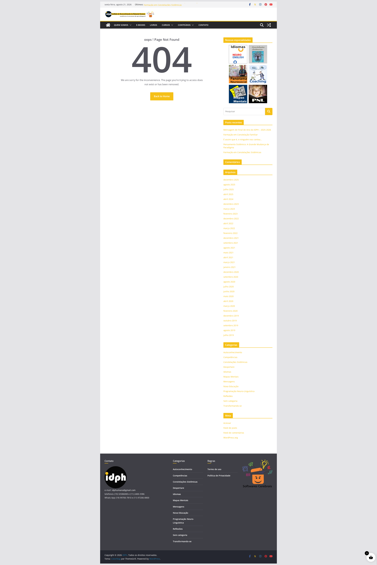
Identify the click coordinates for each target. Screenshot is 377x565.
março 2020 (229, 306)
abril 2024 (228, 199)
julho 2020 (228, 286)
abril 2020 (228, 301)
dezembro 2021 (231, 238)
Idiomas (227, 371)
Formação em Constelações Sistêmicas (242, 152)
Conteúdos (184, 25)
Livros (153, 25)
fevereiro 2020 (230, 310)
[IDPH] (108, 25)
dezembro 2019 (231, 315)
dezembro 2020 (231, 272)
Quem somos (121, 25)
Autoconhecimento (232, 352)
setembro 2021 (230, 242)
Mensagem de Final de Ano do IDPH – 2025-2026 (247, 129)
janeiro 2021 (229, 267)
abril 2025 (228, 194)
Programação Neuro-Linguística (238, 391)
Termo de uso (214, 469)
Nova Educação (230, 386)
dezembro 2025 (231, 179)
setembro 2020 (230, 276)
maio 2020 (228, 296)
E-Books (140, 25)
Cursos (166, 25)
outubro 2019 (230, 320)
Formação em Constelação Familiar (240, 134)
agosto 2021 (229, 247)
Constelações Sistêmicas (235, 362)
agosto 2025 (229, 184)
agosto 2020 (229, 281)
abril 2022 (228, 223)
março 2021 (229, 262)
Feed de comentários (233, 432)
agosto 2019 (229, 330)
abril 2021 (228, 257)
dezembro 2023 (231, 204)
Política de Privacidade (218, 475)
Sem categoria (230, 401)
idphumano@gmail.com (123, 490)
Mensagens (229, 381)
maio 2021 (228, 252)
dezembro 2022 (231, 218)
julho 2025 (228, 189)
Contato (203, 25)
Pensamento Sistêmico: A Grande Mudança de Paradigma (172, 4)
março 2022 (229, 228)
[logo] (116, 468)
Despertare (228, 367)
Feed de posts (230, 427)
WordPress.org (230, 437)
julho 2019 (228, 335)
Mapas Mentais (231, 376)
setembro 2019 (230, 325)
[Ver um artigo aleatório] (268, 25)
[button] (130, 25)
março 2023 (229, 208)
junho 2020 (228, 291)
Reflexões (228, 396)
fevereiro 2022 (230, 233)
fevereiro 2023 (230, 213)
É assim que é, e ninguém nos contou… (242, 139)
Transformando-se (232, 405)
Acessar (227, 423)
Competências (230, 357)
